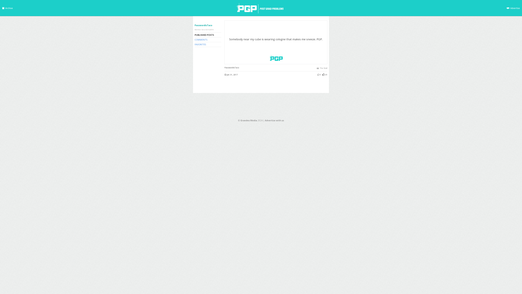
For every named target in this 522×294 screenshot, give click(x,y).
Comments (201, 39)
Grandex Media (248, 120)
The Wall (323, 68)
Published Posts (204, 34)
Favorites (200, 44)
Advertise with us (274, 120)
